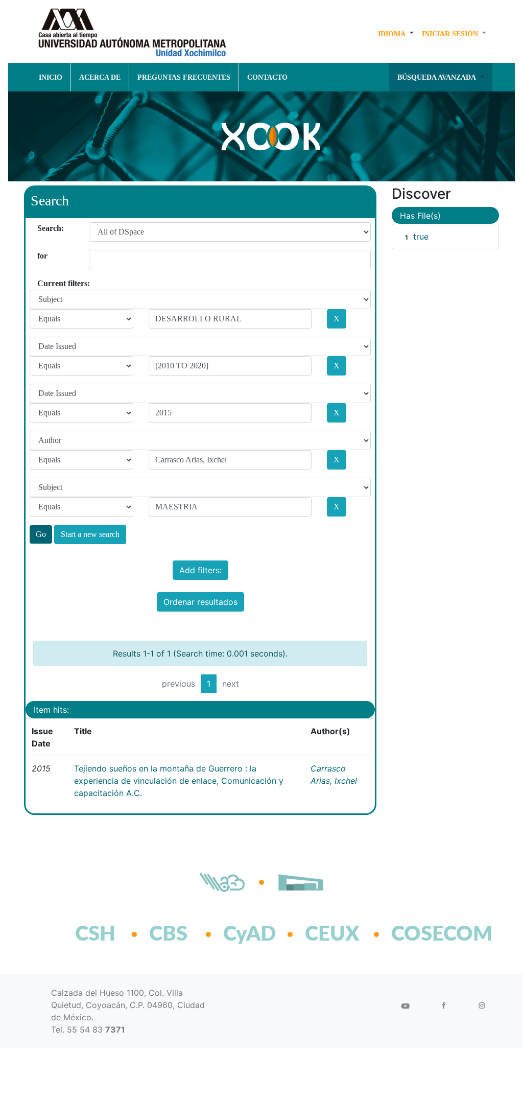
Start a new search (90, 534)
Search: (41, 228)
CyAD (249, 934)
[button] (396, 34)
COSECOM (419, 934)
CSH (95, 934)
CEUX (332, 934)
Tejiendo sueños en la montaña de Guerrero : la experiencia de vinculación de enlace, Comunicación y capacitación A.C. (178, 780)
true (421, 236)
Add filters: (200, 570)
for (41, 255)
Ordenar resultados (200, 602)
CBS (168, 934)
